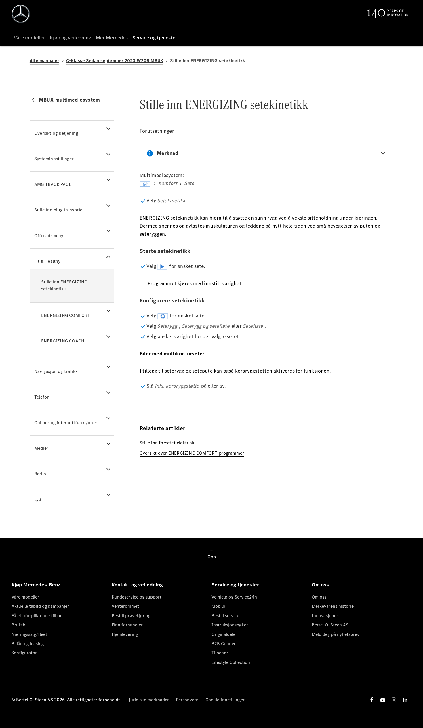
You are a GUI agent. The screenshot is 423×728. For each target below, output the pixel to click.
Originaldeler (224, 634)
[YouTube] (382, 700)
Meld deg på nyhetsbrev (335, 634)
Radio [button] (40, 474)
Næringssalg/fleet (29, 634)
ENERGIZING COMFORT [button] (65, 315)
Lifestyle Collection (231, 662)
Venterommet (125, 606)
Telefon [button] (41, 397)
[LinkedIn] (405, 700)
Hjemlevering (125, 634)
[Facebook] (371, 700)
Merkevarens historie (333, 606)
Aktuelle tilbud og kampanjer (40, 606)
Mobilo (218, 606)
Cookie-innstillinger (225, 700)
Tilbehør (220, 653)
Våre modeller (25, 597)
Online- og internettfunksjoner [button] (65, 423)
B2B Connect (225, 644)
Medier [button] (41, 448)
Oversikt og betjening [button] (56, 133)
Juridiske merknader (149, 700)
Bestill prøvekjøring (131, 616)
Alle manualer (44, 61)
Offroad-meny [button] (48, 235)
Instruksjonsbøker (230, 625)
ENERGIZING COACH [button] (62, 341)
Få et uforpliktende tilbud (37, 616)
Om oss (319, 597)
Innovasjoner (325, 616)
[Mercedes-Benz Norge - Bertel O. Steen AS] (21, 14)
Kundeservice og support (136, 597)
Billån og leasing (28, 644)
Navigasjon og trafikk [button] (56, 371)
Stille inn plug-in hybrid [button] (58, 210)
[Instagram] (393, 700)
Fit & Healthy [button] (47, 261)
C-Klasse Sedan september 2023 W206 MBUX (114, 61)
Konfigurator (24, 653)
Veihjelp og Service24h (234, 597)
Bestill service (225, 616)
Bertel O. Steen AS (330, 625)
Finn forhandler (127, 625)
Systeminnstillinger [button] (54, 159)
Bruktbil (20, 625)
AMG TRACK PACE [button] (52, 184)
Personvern (187, 700)
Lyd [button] (37, 499)
